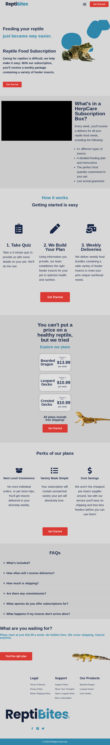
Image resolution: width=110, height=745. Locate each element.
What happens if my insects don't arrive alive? (38, 613)
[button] (84, 4)
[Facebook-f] (32, 728)
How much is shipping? (22, 583)
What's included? (18, 562)
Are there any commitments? (26, 593)
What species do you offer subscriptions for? (37, 603)
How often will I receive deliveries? (30, 573)
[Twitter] (43, 728)
